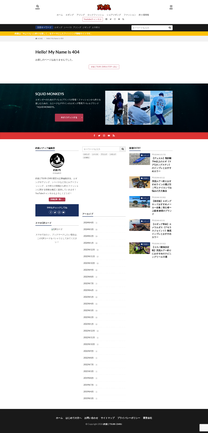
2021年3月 (90, 371)
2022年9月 (90, 351)
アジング (81, 14)
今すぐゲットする (69, 117)
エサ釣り (96, 27)
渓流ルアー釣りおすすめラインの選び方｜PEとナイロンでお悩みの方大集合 (162, 186)
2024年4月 (90, 222)
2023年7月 (90, 283)
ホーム (60, 14)
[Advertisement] (104, 185)
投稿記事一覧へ (56, 199)
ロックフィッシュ (96, 14)
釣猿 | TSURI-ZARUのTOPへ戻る (104, 67)
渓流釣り (146, 178)
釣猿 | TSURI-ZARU (112, 424)
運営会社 (147, 417)
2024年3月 (90, 229)
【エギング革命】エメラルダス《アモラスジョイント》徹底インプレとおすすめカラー (161, 230)
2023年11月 (91, 256)
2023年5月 (90, 297)
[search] (170, 27)
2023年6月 (90, 290)
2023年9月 (90, 270)
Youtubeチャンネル (92, 19)
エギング (70, 14)
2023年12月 (91, 249)
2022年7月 (90, 364)
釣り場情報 (144, 14)
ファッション (130, 14)
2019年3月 (90, 398)
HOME (40, 39)
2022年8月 (90, 357)
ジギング (86, 27)
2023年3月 (90, 310)
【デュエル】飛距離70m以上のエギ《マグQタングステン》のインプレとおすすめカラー (161, 164)
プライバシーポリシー (128, 417)
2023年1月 (90, 324)
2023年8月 (90, 276)
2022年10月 (91, 344)
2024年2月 (90, 236)
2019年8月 (90, 378)
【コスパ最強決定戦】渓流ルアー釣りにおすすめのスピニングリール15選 (161, 252)
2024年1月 (90, 243)
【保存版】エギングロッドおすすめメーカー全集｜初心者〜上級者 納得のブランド (162, 207)
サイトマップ (108, 417)
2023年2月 (90, 317)
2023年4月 (90, 303)
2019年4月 (90, 391)
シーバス (68, 27)
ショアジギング (114, 14)
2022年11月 (91, 337)
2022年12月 (91, 330)
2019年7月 (90, 385)
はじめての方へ (74, 417)
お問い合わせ (91, 417)
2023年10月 (91, 263)
